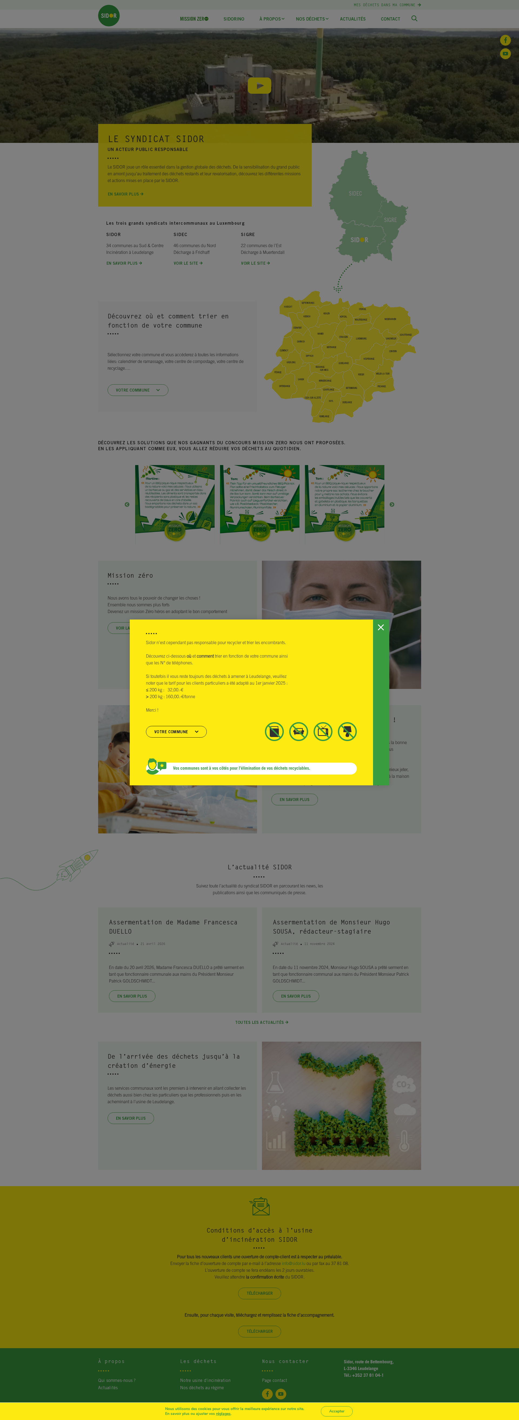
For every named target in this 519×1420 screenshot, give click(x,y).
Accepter (336, 1411)
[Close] (380, 628)
